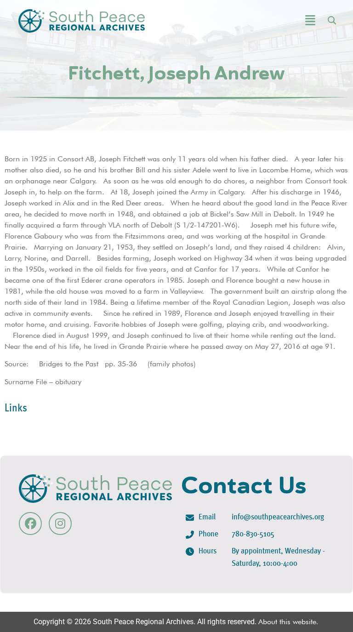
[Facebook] (30, 523)
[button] (287, 20)
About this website (287, 621)
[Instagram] (60, 523)
